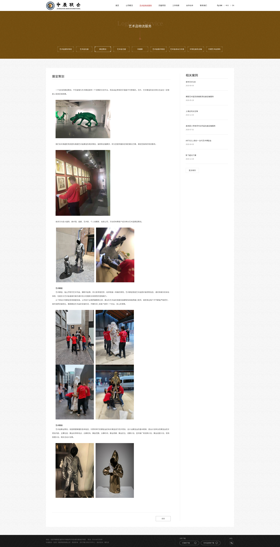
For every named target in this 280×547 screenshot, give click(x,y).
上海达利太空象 (192, 111)
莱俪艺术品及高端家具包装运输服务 (200, 96)
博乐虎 (106, 542)
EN (233, 5)
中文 (227, 5)
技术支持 (100, 542)
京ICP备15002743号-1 (87, 542)
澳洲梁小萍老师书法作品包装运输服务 (200, 126)
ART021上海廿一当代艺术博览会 (198, 140)
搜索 (220, 5)
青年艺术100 (191, 82)
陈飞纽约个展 (191, 155)
